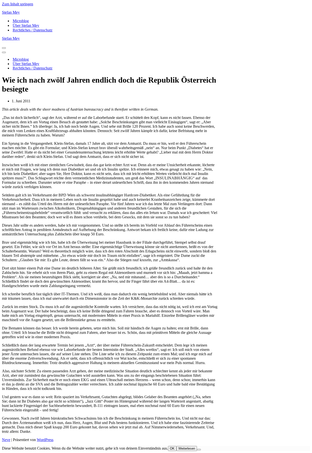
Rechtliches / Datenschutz (32, 30)
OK (172, 448)
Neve (6, 440)
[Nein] (199, 449)
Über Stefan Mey (26, 25)
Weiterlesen (186, 448)
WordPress (45, 440)
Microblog (21, 21)
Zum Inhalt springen (17, 4)
